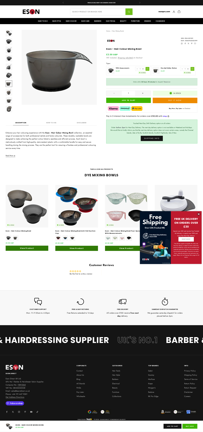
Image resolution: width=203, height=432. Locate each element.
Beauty (123, 21)
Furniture (135, 21)
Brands (147, 21)
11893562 (22, 385)
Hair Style (56, 21)
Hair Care (85, 21)
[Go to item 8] (9, 92)
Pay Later (80, 392)
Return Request (190, 387)
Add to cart (128, 100)
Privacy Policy (189, 370)
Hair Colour (71, 21)
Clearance (160, 21)
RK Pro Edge (153, 396)
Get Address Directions (15, 397)
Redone (151, 392)
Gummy (151, 375)
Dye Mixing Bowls (118, 31)
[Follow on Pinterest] (25, 412)
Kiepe (150, 383)
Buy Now (190, 426)
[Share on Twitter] (188, 43)
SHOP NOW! (186, 239)
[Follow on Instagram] (19, 412)
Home (108, 31)
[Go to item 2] (9, 41)
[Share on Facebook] (185, 43)
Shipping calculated (125, 57)
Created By (81, 419)
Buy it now (175, 100)
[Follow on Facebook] (7, 412)
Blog (78, 379)
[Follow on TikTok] (37, 412)
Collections (116, 396)
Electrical (110, 21)
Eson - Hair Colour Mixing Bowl (18, 231)
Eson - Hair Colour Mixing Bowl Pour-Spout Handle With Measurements (126, 232)
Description (20, 123)
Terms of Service (190, 379)
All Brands (80, 383)
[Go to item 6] (9, 75)
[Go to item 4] (9, 58)
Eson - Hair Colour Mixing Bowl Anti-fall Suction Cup (75, 232)
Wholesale (80, 396)
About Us (80, 375)
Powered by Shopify (118, 419)
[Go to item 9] (9, 100)
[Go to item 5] (9, 66)
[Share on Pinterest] (192, 43)
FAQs (78, 387)
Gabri (150, 370)
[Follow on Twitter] (13, 412)
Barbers (97, 21)
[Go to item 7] (9, 83)
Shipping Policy (190, 375)
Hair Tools (43, 21)
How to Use (51, 123)
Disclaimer (81, 123)
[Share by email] (195, 43)
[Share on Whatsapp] (182, 43)
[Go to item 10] (9, 109)
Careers (187, 396)
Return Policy (189, 383)
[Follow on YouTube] (31, 412)
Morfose (151, 379)
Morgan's (151, 387)
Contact (79, 370)
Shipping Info (152, 138)
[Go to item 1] (9, 33)
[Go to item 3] (9, 50)
